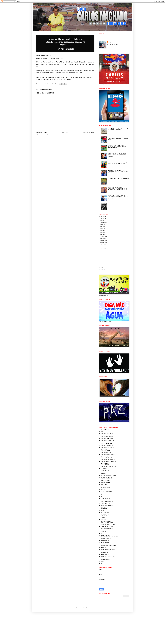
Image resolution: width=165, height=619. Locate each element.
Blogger (89, 607)
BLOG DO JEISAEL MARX (107, 443)
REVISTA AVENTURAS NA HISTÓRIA (109, 537)
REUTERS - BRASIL (105, 535)
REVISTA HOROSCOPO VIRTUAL (108, 545)
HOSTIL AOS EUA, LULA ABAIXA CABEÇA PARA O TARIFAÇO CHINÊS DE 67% (117, 162)
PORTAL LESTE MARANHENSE (108, 530)
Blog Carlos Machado (114, 42)
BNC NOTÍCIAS (104, 468)
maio (101, 228)
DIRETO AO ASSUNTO (106, 486)
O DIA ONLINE (104, 516)
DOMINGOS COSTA (105, 487)
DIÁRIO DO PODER (105, 482)
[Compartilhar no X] (63, 84)
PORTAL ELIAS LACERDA (107, 528)
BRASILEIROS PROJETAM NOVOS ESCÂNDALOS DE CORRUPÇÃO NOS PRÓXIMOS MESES (117, 146)
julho (101, 232)
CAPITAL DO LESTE (105, 472)
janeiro (102, 220)
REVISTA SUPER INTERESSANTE (109, 556)
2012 (102, 216)
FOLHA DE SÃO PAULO (106, 491)
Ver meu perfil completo (112, 44)
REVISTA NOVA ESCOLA (106, 551)
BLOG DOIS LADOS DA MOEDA (108, 461)
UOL (102, 563)
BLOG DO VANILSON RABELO (108, 459)
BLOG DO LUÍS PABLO (106, 450)
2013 (102, 218)
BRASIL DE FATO (105, 470)
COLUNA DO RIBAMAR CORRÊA (108, 475)
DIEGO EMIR (104, 484)
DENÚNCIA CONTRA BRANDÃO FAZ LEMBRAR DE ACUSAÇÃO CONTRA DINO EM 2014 (118, 172)
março (102, 224)
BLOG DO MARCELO (106, 452)
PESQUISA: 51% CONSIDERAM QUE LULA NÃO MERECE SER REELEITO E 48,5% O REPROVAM (118, 197)
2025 (102, 267)
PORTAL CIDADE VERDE (107, 523)
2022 (102, 261)
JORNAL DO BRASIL (105, 498)
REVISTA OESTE (104, 552)
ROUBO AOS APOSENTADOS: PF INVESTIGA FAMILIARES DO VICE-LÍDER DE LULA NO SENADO (118, 138)
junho (101, 230)
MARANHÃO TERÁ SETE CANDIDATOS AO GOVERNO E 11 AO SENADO (118, 129)
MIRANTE (103, 510)
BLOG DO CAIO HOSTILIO (107, 436)
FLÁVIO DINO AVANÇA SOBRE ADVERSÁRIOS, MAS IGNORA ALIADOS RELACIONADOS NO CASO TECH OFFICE (118, 188)
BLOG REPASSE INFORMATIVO (108, 466)
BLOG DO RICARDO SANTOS (108, 454)
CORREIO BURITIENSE (106, 479)
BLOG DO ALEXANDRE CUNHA (108, 435)
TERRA (102, 561)
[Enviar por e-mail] (59, 84)
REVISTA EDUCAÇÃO (106, 538)
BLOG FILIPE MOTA (105, 463)
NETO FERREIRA (105, 512)
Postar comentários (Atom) (46, 135)
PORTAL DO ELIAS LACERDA (108, 524)
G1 (101, 494)
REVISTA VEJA (104, 558)
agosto (102, 234)
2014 (102, 245)
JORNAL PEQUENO (105, 503)
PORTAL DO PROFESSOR (107, 526)
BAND (102, 431)
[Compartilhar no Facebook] (64, 84)
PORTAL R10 (104, 531)
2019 (102, 255)
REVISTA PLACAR (105, 554)
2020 (102, 257)
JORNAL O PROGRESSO (107, 501)
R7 (101, 533)
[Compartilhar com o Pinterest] (66, 84)
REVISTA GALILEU (105, 544)
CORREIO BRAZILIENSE (106, 477)
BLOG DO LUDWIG (105, 449)
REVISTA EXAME (105, 542)
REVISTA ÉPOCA (105, 540)
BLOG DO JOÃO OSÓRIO (106, 445)
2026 (102, 269)
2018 (102, 253)
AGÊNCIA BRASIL (105, 429)
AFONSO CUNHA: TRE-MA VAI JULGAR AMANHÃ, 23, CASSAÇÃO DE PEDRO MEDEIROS (117, 155)
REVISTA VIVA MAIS (105, 559)
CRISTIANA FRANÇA (106, 480)
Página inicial (65, 132)
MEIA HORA (103, 507)
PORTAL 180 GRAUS (106, 521)
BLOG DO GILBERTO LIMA (107, 442)
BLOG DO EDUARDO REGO (107, 438)
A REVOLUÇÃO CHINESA (114, 204)
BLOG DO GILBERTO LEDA (107, 440)
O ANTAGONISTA (105, 514)
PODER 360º (104, 519)
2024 (102, 265)
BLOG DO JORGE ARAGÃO (107, 447)
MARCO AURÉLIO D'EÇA (106, 505)
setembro (102, 236)
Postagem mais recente (41, 132)
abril (101, 226)
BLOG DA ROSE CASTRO (107, 433)
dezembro (102, 242)
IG (101, 496)
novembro (102, 240)
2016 (102, 249)
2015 (102, 247)
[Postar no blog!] (61, 84)
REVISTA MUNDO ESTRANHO (108, 549)
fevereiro (102, 222)
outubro (102, 238)
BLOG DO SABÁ (104, 456)
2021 (102, 259)
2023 (102, 263)
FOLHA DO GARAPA (105, 493)
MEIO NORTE (104, 508)
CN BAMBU (103, 473)
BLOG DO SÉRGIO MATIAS (107, 458)
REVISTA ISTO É (104, 547)
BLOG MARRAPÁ (105, 465)
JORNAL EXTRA (104, 500)
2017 (102, 251)
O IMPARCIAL (104, 517)
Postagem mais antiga (88, 132)
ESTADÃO (103, 489)
